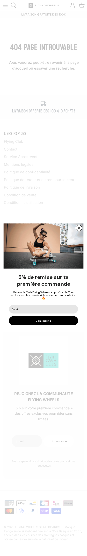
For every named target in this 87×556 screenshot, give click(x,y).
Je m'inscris (43, 320)
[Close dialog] (79, 228)
